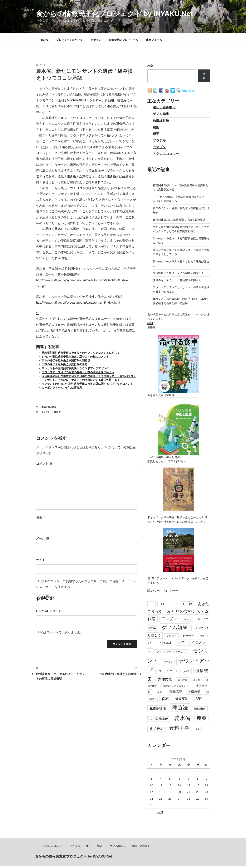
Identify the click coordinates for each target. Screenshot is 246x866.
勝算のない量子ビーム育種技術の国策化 (177, 280)
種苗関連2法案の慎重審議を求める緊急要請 (179, 219)
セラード (188, 635)
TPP (174, 604)
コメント (44, 463)
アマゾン (159, 147)
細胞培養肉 (199, 708)
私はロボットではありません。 (61, 632)
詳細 (150, 323)
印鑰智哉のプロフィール (123, 39)
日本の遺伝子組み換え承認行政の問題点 (66, 360)
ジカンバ (171, 635)
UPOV (187, 604)
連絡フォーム (154, 39)
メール (42, 538)
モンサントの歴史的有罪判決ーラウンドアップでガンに (75, 368)
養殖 (197, 729)
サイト (40, 559)
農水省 (57, 412)
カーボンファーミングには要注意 (62, 387)
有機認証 (175, 692)
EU (152, 604)
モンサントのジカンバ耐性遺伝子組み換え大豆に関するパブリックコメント (87, 383)
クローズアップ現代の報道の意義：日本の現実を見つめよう (78, 372)
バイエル (166, 642)
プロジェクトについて (69, 39)
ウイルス (187, 619)
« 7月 (160, 811)
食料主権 (179, 728)
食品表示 (156, 729)
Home (45, 39)
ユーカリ (168, 662)
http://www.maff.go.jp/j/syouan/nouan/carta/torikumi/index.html (78, 302)
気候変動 (181, 699)
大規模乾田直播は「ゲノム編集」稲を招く (178, 273)
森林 (165, 698)
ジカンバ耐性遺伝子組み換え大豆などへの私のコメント (75, 356)
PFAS (163, 604)
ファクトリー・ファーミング (172, 651)
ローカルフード (168, 671)
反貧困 (196, 680)
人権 (186, 671)
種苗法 (180, 707)
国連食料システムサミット (176, 686)
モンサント (47, 412)
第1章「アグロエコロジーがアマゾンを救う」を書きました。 (177, 580)
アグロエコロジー (166, 154)
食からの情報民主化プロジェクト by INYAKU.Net (114, 14)
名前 (41, 517)
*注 (44, 147)
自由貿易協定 (159, 719)
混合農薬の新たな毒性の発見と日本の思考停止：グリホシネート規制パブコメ (89, 375)
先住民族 (165, 679)
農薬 (156, 127)
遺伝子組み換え (49, 407)
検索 (150, 65)
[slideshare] (178, 91)
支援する (96, 39)
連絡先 (151, 327)
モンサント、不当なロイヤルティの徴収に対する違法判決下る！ (81, 379)
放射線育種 (161, 120)
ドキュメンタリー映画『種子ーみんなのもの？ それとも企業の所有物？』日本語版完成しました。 (177, 519)
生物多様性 (158, 708)
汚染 (198, 698)
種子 (156, 134)
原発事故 (182, 679)
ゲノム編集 (161, 114)
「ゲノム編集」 (116, 845)
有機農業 (194, 691)
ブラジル (159, 140)
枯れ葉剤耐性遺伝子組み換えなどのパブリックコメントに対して (81, 352)
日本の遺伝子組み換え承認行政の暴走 (64, 364)
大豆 (159, 692)
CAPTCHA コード (49, 611)
